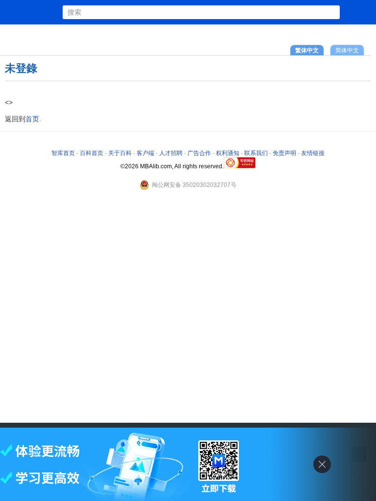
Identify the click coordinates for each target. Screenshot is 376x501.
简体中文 (347, 50)
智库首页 (63, 153)
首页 (32, 119)
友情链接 (313, 153)
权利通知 (227, 153)
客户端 (145, 153)
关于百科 (120, 153)
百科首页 (91, 153)
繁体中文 (307, 50)
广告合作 (199, 153)
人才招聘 (171, 153)
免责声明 (284, 153)
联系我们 (256, 153)
